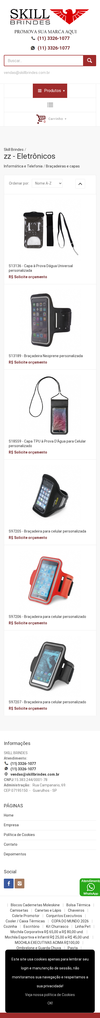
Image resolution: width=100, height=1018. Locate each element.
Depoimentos (15, 854)
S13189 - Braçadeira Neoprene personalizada (46, 356)
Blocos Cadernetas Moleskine (35, 905)
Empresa (11, 825)
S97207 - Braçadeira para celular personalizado (47, 702)
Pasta (73, 948)
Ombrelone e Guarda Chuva (38, 948)
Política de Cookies (19, 835)
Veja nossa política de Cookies (50, 995)
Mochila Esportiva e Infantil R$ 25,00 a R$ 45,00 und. (47, 937)
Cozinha (10, 926)
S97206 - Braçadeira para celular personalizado (47, 617)
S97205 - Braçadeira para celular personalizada (47, 531)
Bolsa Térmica (78, 905)
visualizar (50, 223)
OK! (50, 1003)
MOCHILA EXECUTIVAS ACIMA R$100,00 (47, 943)
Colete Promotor (25, 916)
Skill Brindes (14, 150)
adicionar (50, 234)
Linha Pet (83, 926)
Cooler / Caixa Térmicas (25, 921)
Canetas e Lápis (48, 910)
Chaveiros (76, 910)
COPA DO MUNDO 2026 (70, 921)
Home (9, 815)
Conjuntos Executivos (64, 916)
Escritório (31, 926)
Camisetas (19, 910)
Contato (10, 844)
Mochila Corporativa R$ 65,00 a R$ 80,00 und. (47, 932)
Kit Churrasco (57, 926)
